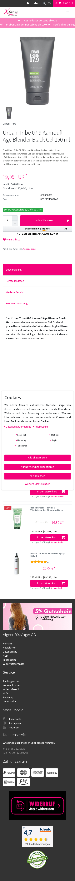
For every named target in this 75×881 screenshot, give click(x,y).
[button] (37, 230)
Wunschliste (13, 240)
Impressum (9, 660)
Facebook (15, 719)
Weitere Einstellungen (37, 484)
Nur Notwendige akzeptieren (37, 467)
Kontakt (7, 644)
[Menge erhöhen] (15, 218)
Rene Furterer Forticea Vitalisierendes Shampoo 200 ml (46, 509)
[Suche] (43, 3)
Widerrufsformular (13, 664)
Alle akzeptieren (37, 458)
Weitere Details (14, 292)
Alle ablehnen (37, 476)
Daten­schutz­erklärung (19, 427)
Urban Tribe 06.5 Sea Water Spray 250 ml (47, 555)
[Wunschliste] (49, 3)
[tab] (37, 270)
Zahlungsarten (11, 681)
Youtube (14, 728)
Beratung (8, 697)
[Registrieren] (36, 3)
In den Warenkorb (45, 220)
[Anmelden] (28, 3)
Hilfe (5, 693)
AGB (5, 656)
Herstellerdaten (15, 281)
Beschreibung (14, 270)
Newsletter (9, 648)
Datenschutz (10, 652)
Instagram (15, 723)
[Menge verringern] (15, 223)
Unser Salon (10, 702)
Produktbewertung (17, 304)
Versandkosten (30, 249)
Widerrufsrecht (11, 689)
